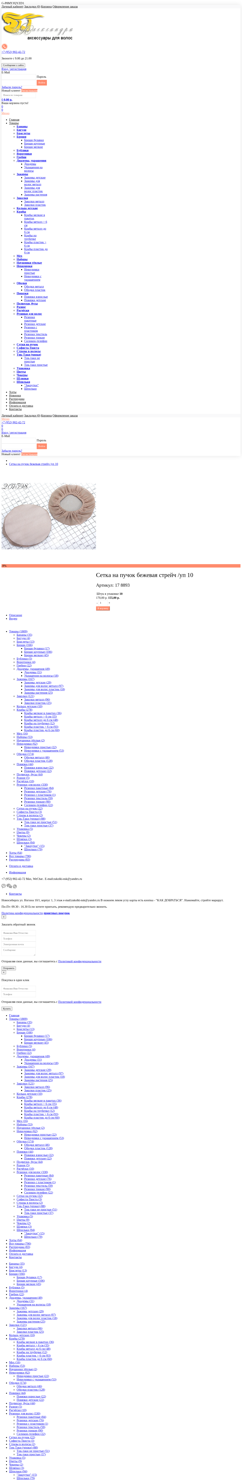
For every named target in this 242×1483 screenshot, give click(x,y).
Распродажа (16, 398)
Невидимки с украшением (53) (44, 750)
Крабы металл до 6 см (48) (41, 720)
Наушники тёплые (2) (31, 740)
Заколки (22, 198)
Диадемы (30, 164)
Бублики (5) (24, 658)
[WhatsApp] (15, 887)
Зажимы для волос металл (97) (43, 685)
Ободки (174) (25, 754)
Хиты (12, 392)
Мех (19, 255)
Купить (7, 1008)
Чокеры (22, 375)
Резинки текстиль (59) (38, 798)
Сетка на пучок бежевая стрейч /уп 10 (33, 464)
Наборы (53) (25, 737)
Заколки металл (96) (37, 699)
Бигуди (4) (23, 638)
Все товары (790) (20, 856)
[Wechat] (9, 887)
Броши (21, 136)
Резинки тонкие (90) (37, 801)
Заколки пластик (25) (37, 703)
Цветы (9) (23, 832)
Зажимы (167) (25, 679)
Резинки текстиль (35, 334)
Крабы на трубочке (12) (39, 723)
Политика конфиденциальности (22, 913)
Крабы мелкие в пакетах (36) (42, 713)
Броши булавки (34, 140)
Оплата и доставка (21, 405)
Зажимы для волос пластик (33, 189)
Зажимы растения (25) (38, 692)
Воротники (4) (26, 662)
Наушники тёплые (29, 262)
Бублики (23, 150)
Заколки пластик (35, 204)
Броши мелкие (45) (36, 655)
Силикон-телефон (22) (38, 805)
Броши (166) (25, 645)
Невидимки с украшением (32, 278)
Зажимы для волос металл (32, 182)
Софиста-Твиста (28, 347)
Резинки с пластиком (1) (40, 794)
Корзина (46, 6)
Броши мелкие (33, 147)
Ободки (22, 283)
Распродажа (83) (19, 859)
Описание (15, 615)
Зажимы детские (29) (37, 682)
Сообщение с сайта (13, 65)
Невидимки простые (31, 271)
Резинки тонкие (34, 337)
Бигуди (21, 129)
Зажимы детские (35, 177)
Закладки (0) (32, 6)
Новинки (15, 395)
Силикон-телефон (35, 341)
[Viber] (4, 887)
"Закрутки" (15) (34, 846)
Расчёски (23, 310)
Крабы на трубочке (30, 237)
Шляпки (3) (24, 839)
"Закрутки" (31, 385)
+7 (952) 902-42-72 (13, 52)
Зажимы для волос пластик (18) (44, 689)
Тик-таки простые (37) (38, 825)
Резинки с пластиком (31, 329)
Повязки (22, 293)
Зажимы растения (35, 194)
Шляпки (23, 378)
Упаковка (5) (25, 829)
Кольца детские (27, 208)
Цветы (21, 371)
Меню (5, 113)
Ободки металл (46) (37, 757)
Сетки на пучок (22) (30, 808)
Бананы (22, 126)
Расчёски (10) (25, 781)
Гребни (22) (24, 665)
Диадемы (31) (33, 672)
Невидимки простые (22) (40, 747)
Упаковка (23, 368)
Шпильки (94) (26, 842)
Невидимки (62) (27, 743)
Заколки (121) (25, 696)
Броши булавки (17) (37, 648)
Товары (14, 123)
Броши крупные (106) (38, 651)
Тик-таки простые (36, 364)
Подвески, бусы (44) (30, 774)
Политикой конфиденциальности (79, 961)
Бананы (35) (24, 634)
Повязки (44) (25, 764)
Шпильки (23, 381)
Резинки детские (35, 324)
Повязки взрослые (36, 296)
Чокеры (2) (24, 835)
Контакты (15, 409)
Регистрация (29, 90)
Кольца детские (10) (29, 706)
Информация (17, 402)
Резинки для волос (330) (32, 784)
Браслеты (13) (25, 641)
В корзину (103, 608)
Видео (13, 618)
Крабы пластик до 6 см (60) (42, 730)
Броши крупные (34, 143)
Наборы (22, 259)
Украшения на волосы (33, 169)
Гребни (21, 157)
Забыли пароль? (12, 87)
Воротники (24, 153)
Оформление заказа (65, 6)
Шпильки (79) (33, 849)
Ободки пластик (34, 290)
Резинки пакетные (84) (39, 788)
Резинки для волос (29, 313)
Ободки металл (34, 286)
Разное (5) (23, 777)
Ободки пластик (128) (38, 760)
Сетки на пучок (27, 344)
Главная (14, 119)
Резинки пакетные (30, 319)
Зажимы (22, 174)
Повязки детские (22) (38, 771)
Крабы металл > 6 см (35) (40, 716)
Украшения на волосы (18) (41, 675)
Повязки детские (35, 300)
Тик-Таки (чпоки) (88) (31, 818)
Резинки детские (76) (37, 791)
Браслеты (23, 133)
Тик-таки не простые (32, 359)
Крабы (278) (24, 709)
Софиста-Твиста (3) (29, 811)
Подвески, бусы (27, 303)
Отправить (8, 968)
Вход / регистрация (14, 69)
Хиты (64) (15, 852)
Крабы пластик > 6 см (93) (41, 726)
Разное (21, 307)
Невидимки (24, 266)
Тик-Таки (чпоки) (29, 354)
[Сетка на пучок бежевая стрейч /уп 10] (49, 562)
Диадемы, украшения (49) (33, 668)
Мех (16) (22, 733)
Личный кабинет (12, 6)
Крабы (21, 211)
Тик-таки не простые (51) (40, 822)
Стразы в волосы (29, 351)
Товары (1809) (18, 631)
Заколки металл (34, 201)
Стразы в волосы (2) (30, 815)
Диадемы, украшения (31, 160)
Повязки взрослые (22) (39, 767)
